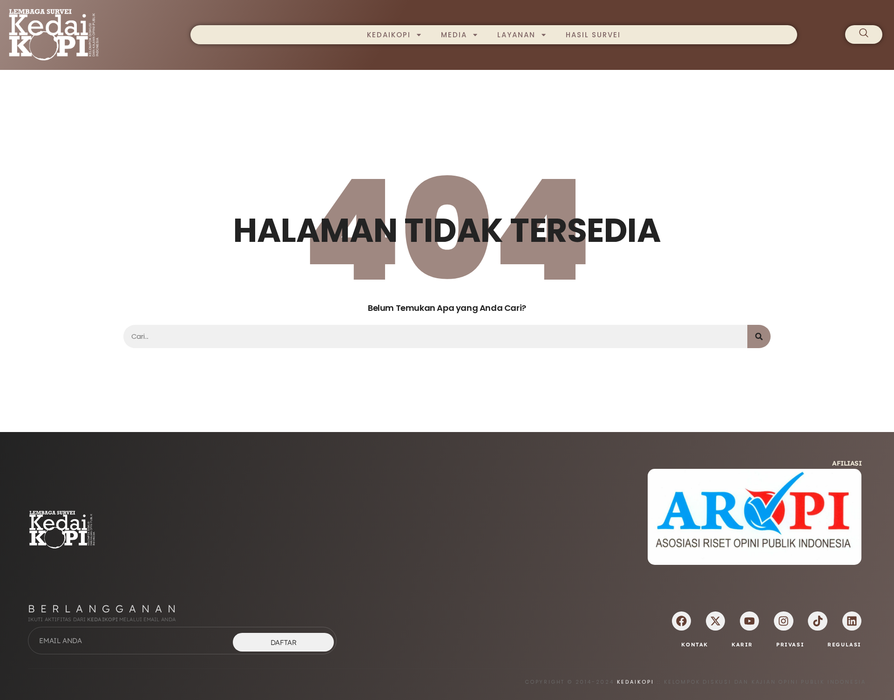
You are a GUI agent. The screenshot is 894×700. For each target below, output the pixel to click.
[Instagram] (783, 621)
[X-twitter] (715, 621)
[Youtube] (749, 621)
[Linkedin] (851, 621)
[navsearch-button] (863, 34)
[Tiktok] (817, 621)
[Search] (759, 336)
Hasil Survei (593, 35)
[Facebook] (681, 621)
